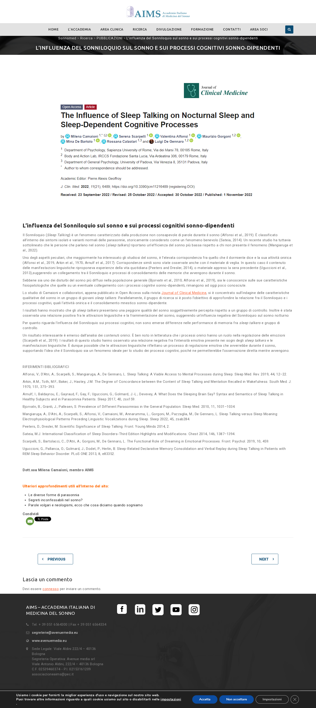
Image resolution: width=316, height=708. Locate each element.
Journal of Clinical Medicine (183, 293)
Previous (56, 559)
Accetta (205, 699)
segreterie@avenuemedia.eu (55, 633)
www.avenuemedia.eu (49, 641)
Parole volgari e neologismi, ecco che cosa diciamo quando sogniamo (85, 505)
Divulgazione (169, 29)
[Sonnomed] (158, 12)
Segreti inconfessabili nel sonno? (55, 500)
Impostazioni (272, 699)
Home (53, 29)
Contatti (232, 29)
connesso (51, 589)
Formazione (202, 29)
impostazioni (171, 699)
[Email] (30, 521)
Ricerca (140, 29)
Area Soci (259, 29)
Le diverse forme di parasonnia (53, 495)
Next (263, 559)
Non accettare (236, 699)
